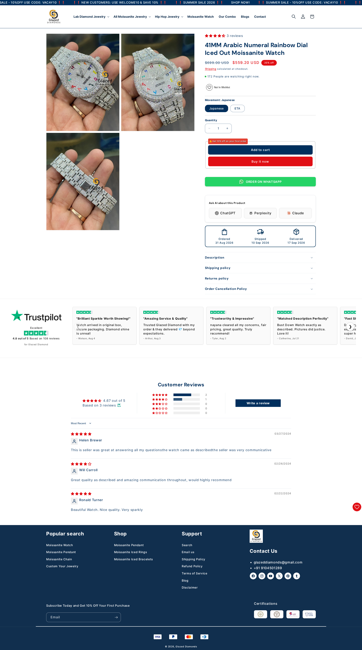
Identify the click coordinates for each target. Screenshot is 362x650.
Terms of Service (194, 573)
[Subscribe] (116, 617)
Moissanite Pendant (61, 552)
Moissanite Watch (59, 545)
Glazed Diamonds (186, 646)
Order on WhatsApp (263, 182)
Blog (185, 580)
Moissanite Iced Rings (130, 552)
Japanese (216, 108)
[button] (91, 16)
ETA (237, 108)
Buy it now (260, 161)
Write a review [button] (258, 403)
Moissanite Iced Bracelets (133, 559)
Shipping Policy (193, 559)
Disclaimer (190, 587)
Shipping (210, 68)
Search (187, 545)
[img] (81, 434)
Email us (188, 552)
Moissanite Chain (59, 559)
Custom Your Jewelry (62, 566)
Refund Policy (192, 566)
